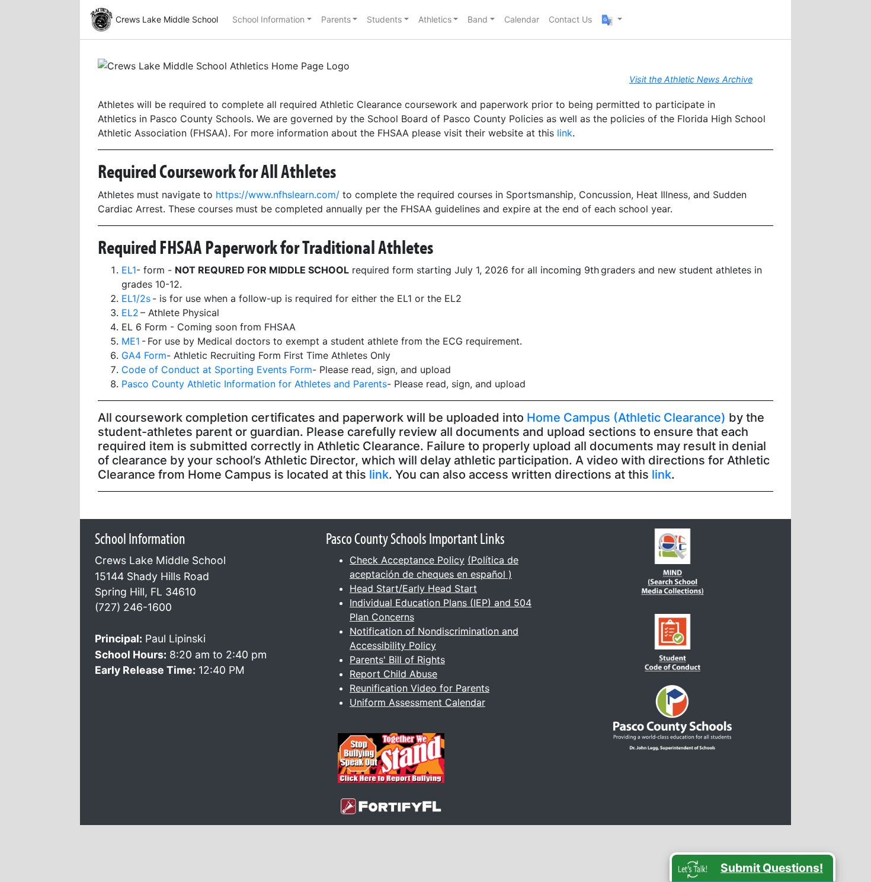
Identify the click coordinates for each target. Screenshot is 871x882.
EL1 (128, 270)
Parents (336, 19)
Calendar (521, 19)
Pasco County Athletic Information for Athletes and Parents (254, 384)
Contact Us (570, 19)
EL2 (130, 313)
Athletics (434, 19)
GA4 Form (143, 355)
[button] (612, 19)
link (564, 133)
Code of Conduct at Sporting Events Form (216, 369)
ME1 (130, 341)
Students (384, 19)
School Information (268, 19)
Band (477, 19)
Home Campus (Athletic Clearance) (626, 417)
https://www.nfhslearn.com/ (278, 194)
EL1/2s (135, 298)
